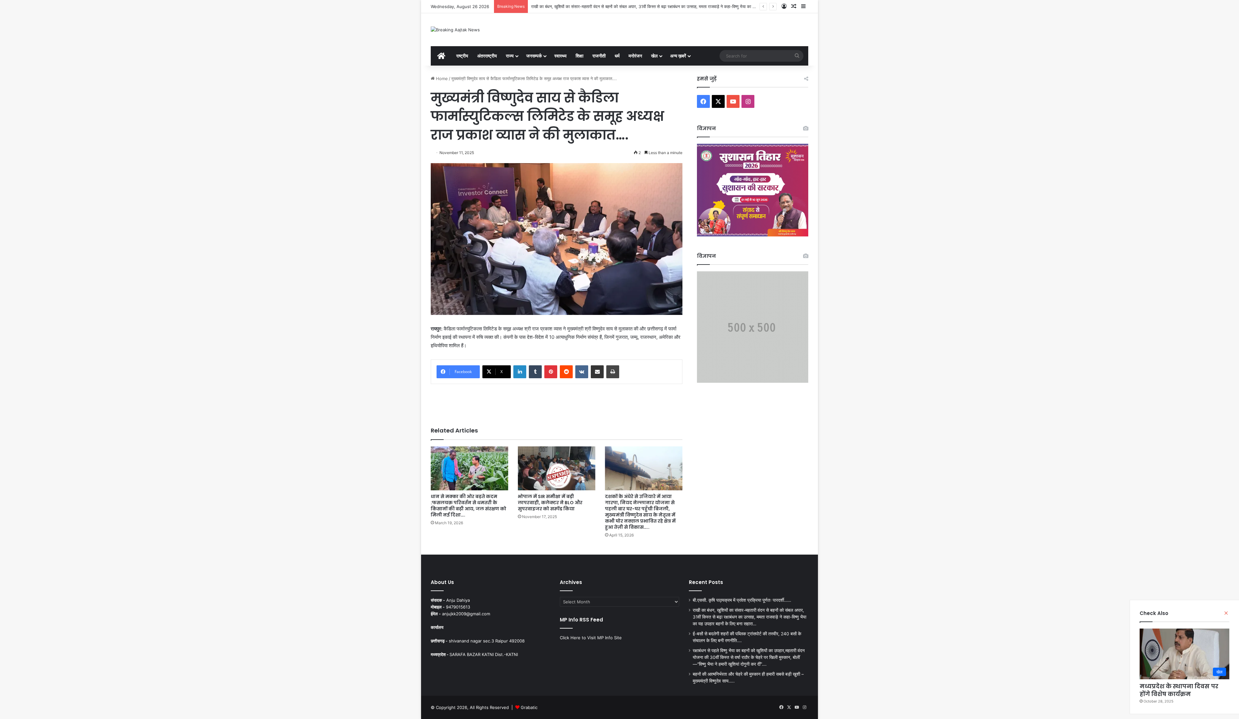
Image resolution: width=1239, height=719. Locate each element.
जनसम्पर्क (534, 55)
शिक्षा (579, 55)
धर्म (617, 55)
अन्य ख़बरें (678, 55)
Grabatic (529, 707)
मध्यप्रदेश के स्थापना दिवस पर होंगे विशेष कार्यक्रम (1179, 690)
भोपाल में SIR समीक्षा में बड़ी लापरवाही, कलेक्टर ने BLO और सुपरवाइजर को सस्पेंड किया (550, 502)
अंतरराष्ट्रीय (487, 55)
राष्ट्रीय (462, 55)
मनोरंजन (635, 55)
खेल (654, 55)
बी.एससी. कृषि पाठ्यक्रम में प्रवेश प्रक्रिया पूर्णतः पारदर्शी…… (742, 600)
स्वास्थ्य (560, 55)
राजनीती (599, 55)
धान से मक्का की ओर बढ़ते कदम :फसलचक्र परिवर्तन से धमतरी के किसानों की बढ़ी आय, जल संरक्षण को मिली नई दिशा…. (468, 505)
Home (441, 78)
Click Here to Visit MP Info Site (591, 637)
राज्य (510, 55)
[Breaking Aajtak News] (455, 29)
